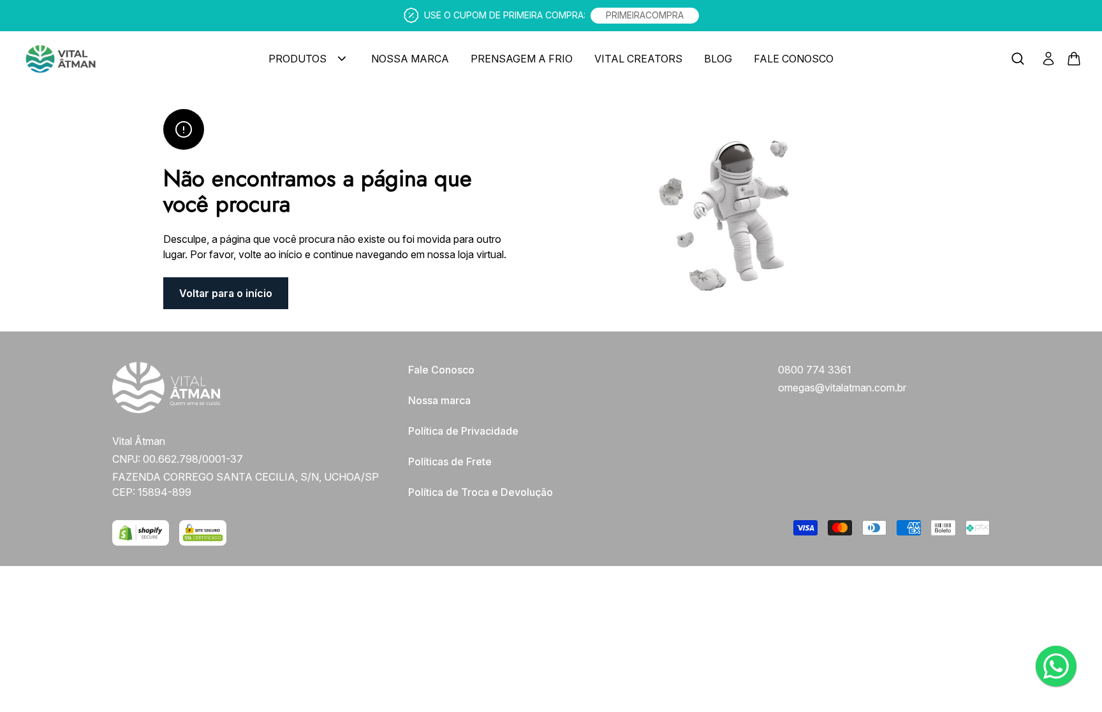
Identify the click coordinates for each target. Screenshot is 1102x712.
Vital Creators (638, 58)
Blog (718, 58)
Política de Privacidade (463, 431)
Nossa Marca (410, 58)
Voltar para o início (225, 293)
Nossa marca (439, 400)
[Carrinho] (133, 59)
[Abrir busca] (1018, 58)
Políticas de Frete (450, 461)
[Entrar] (1048, 58)
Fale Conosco (794, 58)
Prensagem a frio (522, 58)
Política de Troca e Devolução (480, 492)
